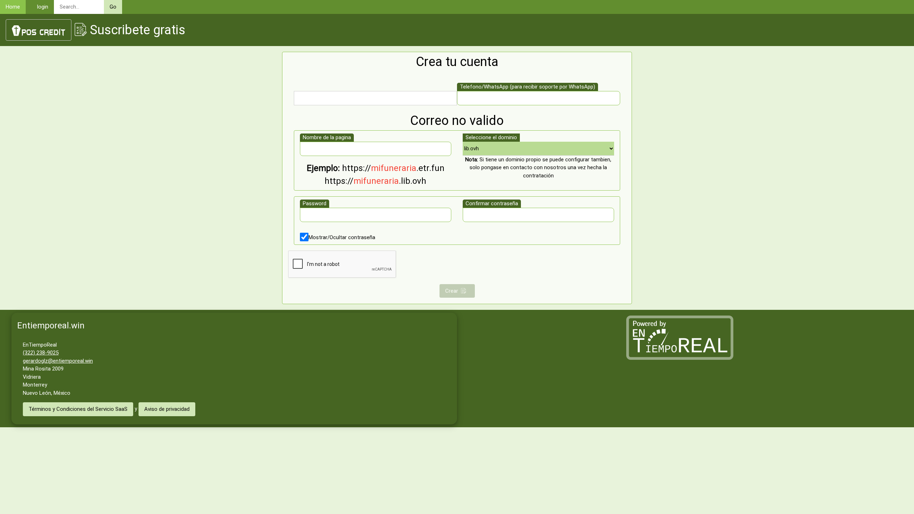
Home (13, 7)
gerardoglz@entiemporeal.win (58, 361)
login (42, 7)
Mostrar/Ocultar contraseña (341, 237)
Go (113, 7)
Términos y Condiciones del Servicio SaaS (78, 409)
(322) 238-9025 (41, 352)
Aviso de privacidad (167, 409)
